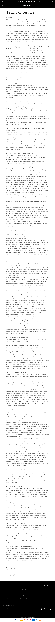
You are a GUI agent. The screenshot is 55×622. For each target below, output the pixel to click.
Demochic (25, 617)
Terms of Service (23, 598)
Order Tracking (6, 598)
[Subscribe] (26, 609)
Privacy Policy (23, 589)
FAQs (4, 595)
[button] (2, 5)
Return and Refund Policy (25, 592)
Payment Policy (23, 586)
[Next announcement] (52, 1)
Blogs (4, 592)
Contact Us (5, 589)
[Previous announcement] (2, 1)
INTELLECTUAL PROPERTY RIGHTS (12, 601)
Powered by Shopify (31, 617)
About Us (5, 586)
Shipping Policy (23, 595)
